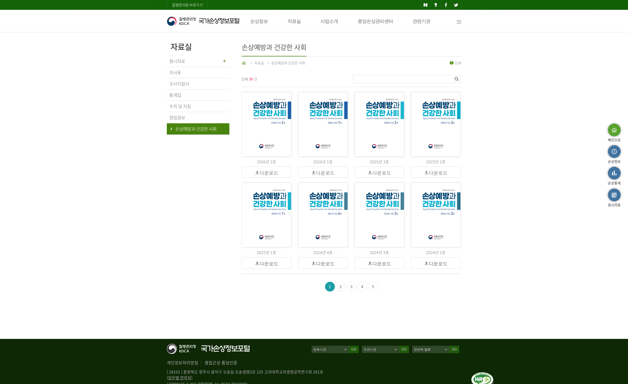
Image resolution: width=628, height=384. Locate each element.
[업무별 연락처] (179, 378)
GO (353, 349)
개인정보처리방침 (182, 362)
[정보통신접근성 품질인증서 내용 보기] (482, 375)
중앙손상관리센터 (375, 21)
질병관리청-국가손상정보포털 (203, 21)
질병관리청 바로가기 (187, 5)
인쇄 (457, 62)
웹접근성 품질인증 (221, 362)
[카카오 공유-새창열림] (436, 5)
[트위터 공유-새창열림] (456, 5)
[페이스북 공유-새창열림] (446, 5)
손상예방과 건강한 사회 (288, 62)
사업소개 (329, 21)
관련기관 (421, 21)
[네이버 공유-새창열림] (425, 5)
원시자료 (177, 61)
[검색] (457, 79)
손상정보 (259, 21)
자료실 (294, 21)
